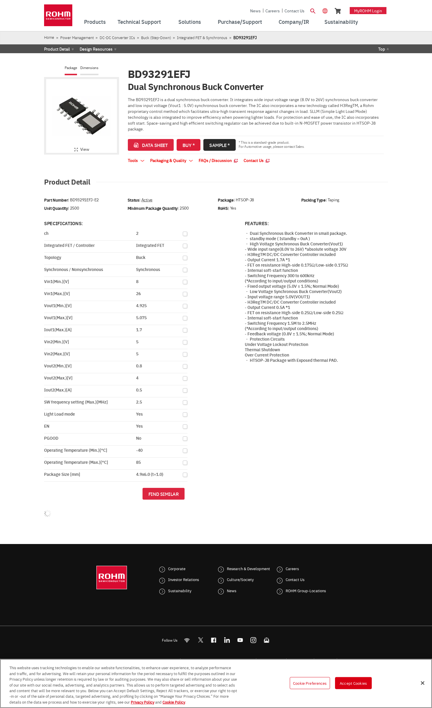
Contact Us (294, 11)
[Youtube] (240, 640)
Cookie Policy (174, 701)
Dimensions (89, 68)
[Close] (422, 683)
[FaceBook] (213, 640)
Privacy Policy (142, 701)
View (84, 149)
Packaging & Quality (168, 160)
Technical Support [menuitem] (139, 21)
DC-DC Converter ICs (117, 37)
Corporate (176, 568)
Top (381, 49)
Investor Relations (183, 579)
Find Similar (163, 494)
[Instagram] (253, 640)
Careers (272, 11)
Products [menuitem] (95, 21)
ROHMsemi (200, 640)
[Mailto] (266, 640)
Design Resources (96, 49)
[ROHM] (58, 17)
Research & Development (248, 568)
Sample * (219, 145)
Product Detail (57, 49)
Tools (133, 160)
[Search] (313, 10)
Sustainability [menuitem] (341, 21)
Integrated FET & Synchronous (202, 37)
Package (71, 68)
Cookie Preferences (309, 682)
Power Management (77, 37)
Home (49, 37)
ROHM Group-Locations (306, 590)
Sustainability (179, 590)
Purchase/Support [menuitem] (240, 21)
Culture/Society (240, 579)
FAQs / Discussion (216, 160)
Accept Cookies (353, 682)
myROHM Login (368, 11)
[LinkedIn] (227, 640)
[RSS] (187, 640)
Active (147, 199)
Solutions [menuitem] (189, 21)
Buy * (188, 145)
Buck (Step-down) (156, 37)
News (255, 11)
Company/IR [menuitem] (294, 21)
